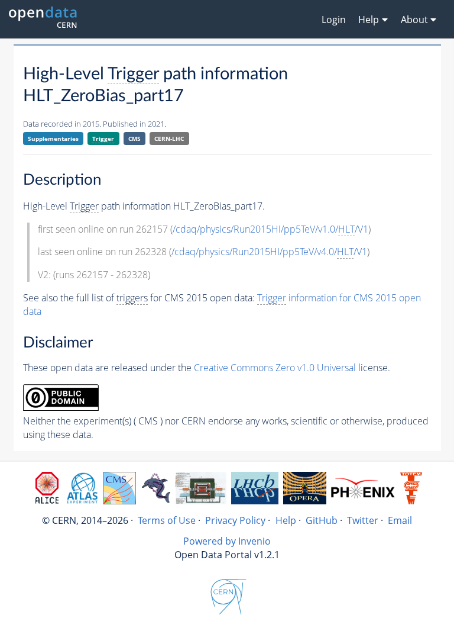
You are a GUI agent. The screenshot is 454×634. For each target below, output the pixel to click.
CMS (134, 138)
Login (334, 19)
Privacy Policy (235, 520)
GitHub (322, 520)
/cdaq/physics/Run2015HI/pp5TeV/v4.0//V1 (269, 251)
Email (400, 520)
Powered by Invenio (227, 541)
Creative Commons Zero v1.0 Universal (275, 367)
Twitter (362, 520)
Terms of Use (167, 520)
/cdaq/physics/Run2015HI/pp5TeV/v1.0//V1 (270, 229)
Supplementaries (53, 138)
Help (285, 520)
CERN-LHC (169, 138)
